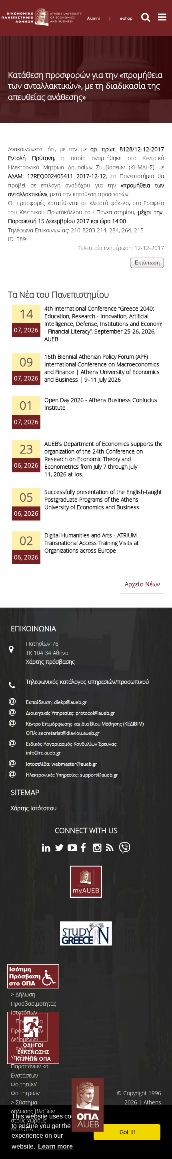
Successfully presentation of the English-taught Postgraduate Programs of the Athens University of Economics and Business (103, 499)
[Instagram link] (99, 849)
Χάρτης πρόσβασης (50, 661)
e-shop (126, 18)
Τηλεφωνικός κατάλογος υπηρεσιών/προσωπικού (87, 681)
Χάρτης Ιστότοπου (33, 808)
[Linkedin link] (48, 849)
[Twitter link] (61, 849)
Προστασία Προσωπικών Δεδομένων (27, 1030)
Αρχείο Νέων (142, 584)
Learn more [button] (55, 1146)
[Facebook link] (86, 849)
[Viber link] (124, 851)
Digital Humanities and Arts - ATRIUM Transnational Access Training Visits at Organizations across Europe (91, 542)
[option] (86, 329)
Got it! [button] (127, 1132)
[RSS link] (112, 849)
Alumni (93, 18)
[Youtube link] (74, 849)
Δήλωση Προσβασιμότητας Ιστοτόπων (33, 1003)
